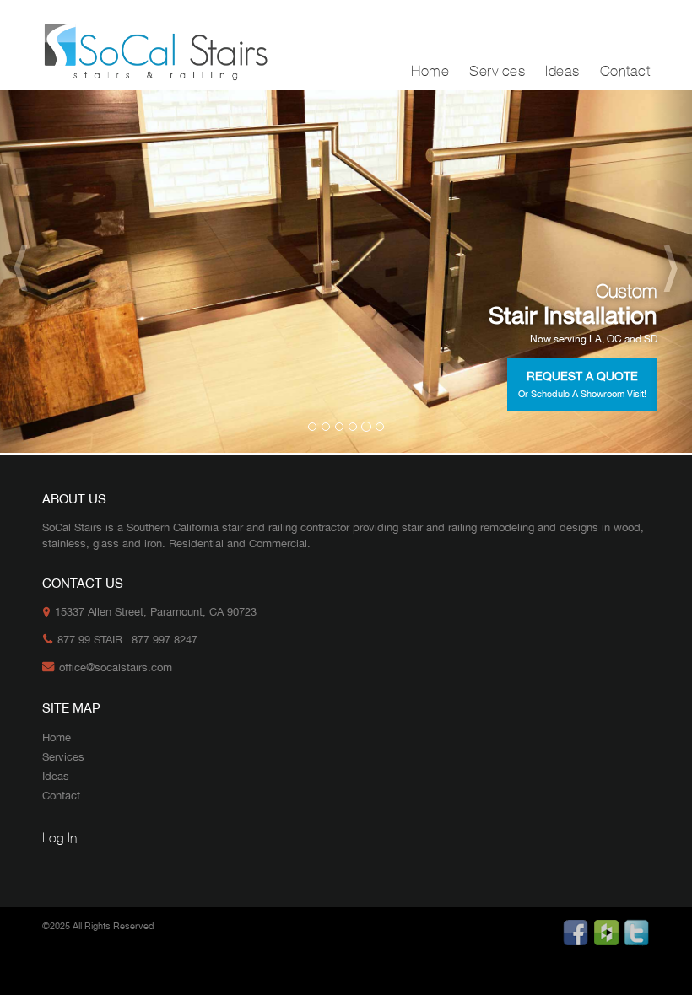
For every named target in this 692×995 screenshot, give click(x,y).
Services (497, 71)
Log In (59, 838)
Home (430, 71)
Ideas (562, 71)
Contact (625, 71)
